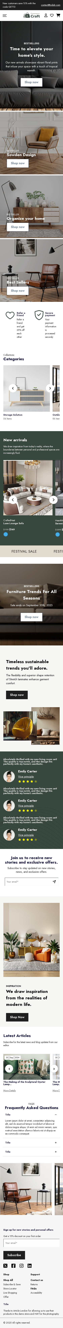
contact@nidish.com (50, 5)
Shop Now (17, 1017)
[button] (50, 388)
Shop (6, 1274)
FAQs (34, 1288)
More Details (9, 1090)
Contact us (37, 1280)
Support (35, 1274)
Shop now (31, 82)
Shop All (8, 1280)
